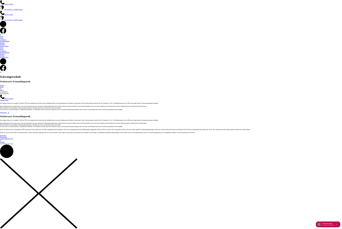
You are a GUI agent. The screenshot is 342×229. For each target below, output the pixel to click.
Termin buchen (4, 46)
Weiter (2, 87)
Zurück (2, 85)
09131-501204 (9, 98)
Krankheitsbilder (4, 41)
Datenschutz (3, 137)
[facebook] (3, 33)
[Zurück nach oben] (6, 157)
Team (1, 36)
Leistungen (3, 40)
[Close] (38, 228)
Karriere (2, 43)
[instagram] (3, 26)
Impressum (3, 135)
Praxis (1, 38)
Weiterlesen (4, 112)
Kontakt (2, 44)
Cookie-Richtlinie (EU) (6, 139)
